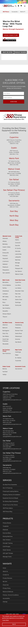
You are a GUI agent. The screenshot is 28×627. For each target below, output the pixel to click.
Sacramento (14, 202)
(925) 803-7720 (14, 155)
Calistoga (18, 353)
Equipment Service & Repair (10, 499)
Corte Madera (7, 286)
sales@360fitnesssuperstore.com (12, 401)
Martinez (17, 261)
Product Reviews (7, 579)
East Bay (14, 213)
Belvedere (5, 284)
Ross (4, 304)
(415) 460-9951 (14, 187)
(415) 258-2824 (14, 198)
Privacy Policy (6, 589)
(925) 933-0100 (14, 176)
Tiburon (5, 318)
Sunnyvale (18, 306)
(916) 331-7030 (14, 208)
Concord (17, 244)
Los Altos (18, 286)
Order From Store (11, 36)
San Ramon (18, 273)
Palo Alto (18, 295)
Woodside (5, 345)
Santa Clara (18, 301)
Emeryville (6, 254)
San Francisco (7, 355)
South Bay (14, 226)
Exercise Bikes (7, 534)
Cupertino (14, 139)
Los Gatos (18, 289)
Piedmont (5, 268)
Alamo (17, 241)
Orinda (17, 267)
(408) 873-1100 (14, 145)
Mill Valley (5, 298)
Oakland (5, 265)
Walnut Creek (14, 170)
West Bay (14, 222)
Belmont (5, 329)
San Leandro (6, 274)
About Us (5, 573)
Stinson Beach (7, 315)
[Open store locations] (18, 7)
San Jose (18, 298)
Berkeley (5, 245)
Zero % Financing (7, 489)
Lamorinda (18, 255)
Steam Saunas (7, 551)
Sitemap (5, 603)
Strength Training (7, 544)
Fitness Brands (7, 524)
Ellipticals (5, 531)
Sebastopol (18, 338)
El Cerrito (18, 250)
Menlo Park (14, 160)
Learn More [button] (5, 620)
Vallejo (4, 376)
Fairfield (5, 373)
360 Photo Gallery (8, 509)
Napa (16, 356)
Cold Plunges (6, 548)
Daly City (5, 335)
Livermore (5, 263)
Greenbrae (6, 292)
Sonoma (17, 340)
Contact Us (6, 576)
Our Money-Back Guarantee (10, 503)
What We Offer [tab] (8, 53)
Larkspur (5, 295)
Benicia (5, 370)
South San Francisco (6, 341)
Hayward (5, 260)
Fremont (5, 257)
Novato (5, 301)
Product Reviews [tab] (20, 53)
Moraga (17, 264)
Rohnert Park (19, 332)
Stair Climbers (7, 541)
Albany (5, 242)
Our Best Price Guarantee (10, 486)
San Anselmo (6, 309)
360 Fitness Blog (7, 513)
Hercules (17, 252)
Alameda (5, 240)
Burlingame (6, 332)
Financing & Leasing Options (10, 493)
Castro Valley (6, 248)
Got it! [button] (14, 624)
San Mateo (6, 338)
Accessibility (6, 600)
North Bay (14, 217)
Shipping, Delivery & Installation (11, 496)
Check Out (6, 586)
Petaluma (18, 329)
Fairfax (5, 289)
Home (4, 569)
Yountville (18, 362)
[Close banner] (26, 2)
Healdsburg (18, 326)
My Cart (5, 583)
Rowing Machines (8, 538)
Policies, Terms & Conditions (11, 596)
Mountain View (19, 292)
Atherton (5, 326)
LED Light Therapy (8, 554)
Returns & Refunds (8, 593)
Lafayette (18, 258)
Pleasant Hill (18, 270)
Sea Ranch (18, 343)
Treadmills (6, 527)
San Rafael (14, 181)
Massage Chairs (7, 558)
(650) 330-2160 (14, 166)
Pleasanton (6, 271)
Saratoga (18, 304)
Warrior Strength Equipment (13, 30)
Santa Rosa (18, 335)
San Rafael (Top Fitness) (14, 191)
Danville (17, 247)
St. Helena (18, 359)
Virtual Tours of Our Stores (10, 506)
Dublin (14, 149)
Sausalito (5, 312)
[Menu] (24, 7)
